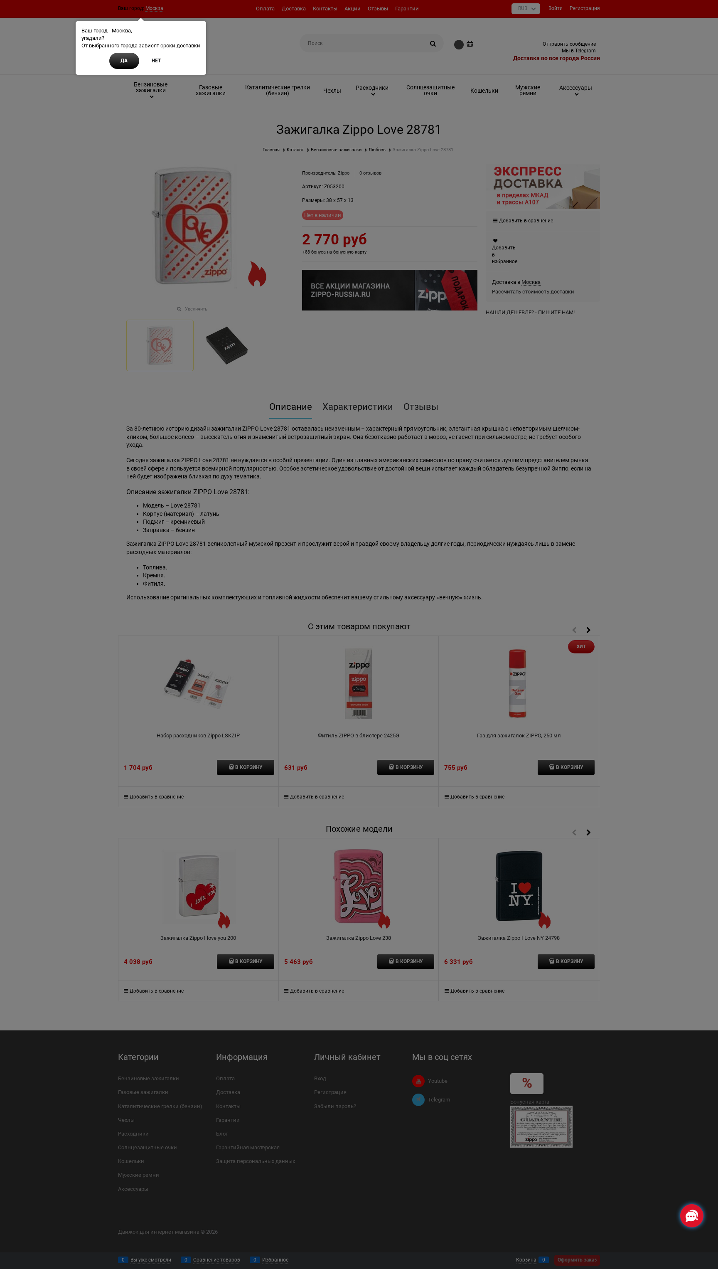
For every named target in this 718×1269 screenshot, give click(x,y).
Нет (156, 61)
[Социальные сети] (691, 1215)
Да (124, 61)
